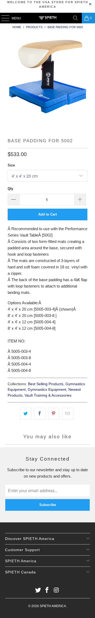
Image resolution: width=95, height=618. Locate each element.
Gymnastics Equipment (47, 390)
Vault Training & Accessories (48, 395)
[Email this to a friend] (67, 413)
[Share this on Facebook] (39, 413)
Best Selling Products (45, 384)
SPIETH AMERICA (53, 606)
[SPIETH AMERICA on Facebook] (47, 590)
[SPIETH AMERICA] (47, 18)
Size (11, 165)
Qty (10, 189)
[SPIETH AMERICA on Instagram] (56, 590)
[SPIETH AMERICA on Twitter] (38, 590)
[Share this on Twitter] (25, 413)
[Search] (75, 18)
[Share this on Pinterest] (53, 413)
